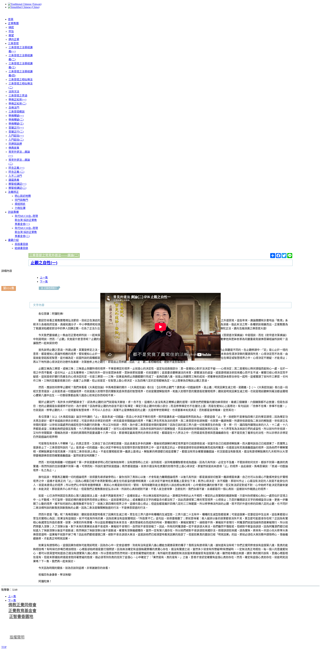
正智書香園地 (21, 616)
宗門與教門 (21, 200)
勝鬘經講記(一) (17, 183)
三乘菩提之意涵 (18, 95)
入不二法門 (15, 175)
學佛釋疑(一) (16, 115)
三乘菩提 (13, 43)
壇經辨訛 (20, 204)
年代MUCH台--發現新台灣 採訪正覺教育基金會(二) (26, 232)
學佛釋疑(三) (16, 123)
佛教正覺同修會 (22, 605)
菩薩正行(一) (16, 127)
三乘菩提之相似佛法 (21, 79)
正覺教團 (13, 23)
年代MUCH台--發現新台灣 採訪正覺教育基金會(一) (26, 220)
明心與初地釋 (23, 196)
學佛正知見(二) (17, 103)
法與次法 (14, 91)
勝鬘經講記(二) (17, 188)
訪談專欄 (13, 212)
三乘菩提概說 (17, 111)
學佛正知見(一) (17, 99)
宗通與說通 (15, 143)
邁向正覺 (14, 39)
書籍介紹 (13, 240)
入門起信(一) (16, 135)
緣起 (11, 27)
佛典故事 (14, 147)
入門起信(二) (16, 139)
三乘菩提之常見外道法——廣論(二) (54, 255)
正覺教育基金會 (22, 611)
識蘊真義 (14, 179)
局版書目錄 (21, 244)
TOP (4, 647)
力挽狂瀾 (20, 208)
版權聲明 (17, 637)
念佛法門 (14, 107)
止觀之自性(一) (44, 262)
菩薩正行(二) (16, 131)
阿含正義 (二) (16, 171)
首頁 (10, 19)
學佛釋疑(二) (16, 119)
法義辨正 (13, 192)
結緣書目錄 (21, 248)
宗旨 (11, 31)
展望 (11, 35)
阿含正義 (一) (16, 167)
